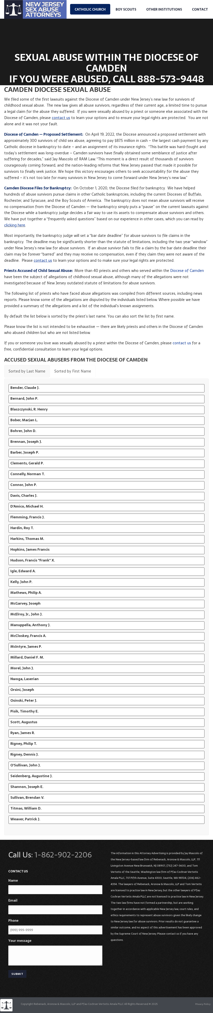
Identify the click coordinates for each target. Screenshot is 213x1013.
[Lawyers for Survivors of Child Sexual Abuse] (6, 1005)
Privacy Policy (203, 1004)
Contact (200, 9)
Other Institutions (164, 9)
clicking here (14, 225)
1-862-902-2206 (63, 855)
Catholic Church (90, 9)
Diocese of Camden (187, 271)
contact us (61, 118)
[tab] (27, 371)
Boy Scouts (126, 9)
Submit (17, 974)
